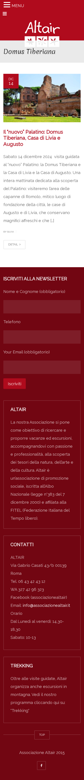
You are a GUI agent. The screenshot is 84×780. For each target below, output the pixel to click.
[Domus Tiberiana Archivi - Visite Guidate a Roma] (42, 29)
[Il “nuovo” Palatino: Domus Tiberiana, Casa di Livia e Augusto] (42, 98)
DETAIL (13, 244)
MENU (18, 5)
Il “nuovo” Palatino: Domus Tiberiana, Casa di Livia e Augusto (33, 138)
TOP (42, 734)
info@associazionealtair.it (46, 605)
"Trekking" (20, 710)
